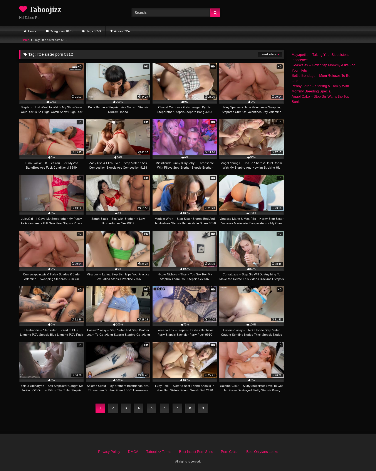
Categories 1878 (61, 31)
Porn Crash (229, 452)
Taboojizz (44, 9)
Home (32, 31)
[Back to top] (362, 458)
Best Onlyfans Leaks (262, 452)
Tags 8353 (93, 31)
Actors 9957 (122, 31)
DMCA (133, 452)
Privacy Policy (109, 452)
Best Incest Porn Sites (196, 452)
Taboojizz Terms (158, 452)
